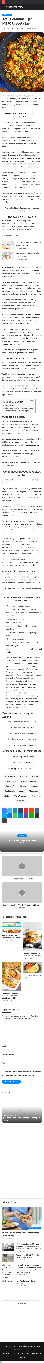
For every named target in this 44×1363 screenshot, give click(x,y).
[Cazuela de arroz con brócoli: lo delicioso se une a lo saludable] (11, 976)
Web (3, 1063)
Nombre (5, 1046)
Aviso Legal (21, 1353)
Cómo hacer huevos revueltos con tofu (19, 408)
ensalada (12, 781)
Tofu (7, 796)
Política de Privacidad (33, 1353)
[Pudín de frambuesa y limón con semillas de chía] (8, 245)
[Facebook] (4, 810)
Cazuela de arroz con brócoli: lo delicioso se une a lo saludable (10, 996)
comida (24, 776)
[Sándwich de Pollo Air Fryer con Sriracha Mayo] (32, 937)
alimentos (10, 776)
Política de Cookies (9, 1353)
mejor (33, 781)
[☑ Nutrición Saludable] (15, 7)
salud (35, 786)
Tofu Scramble (21, 796)
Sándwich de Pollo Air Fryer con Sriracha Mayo (32, 955)
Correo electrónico (9, 1054)
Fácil (24, 781)
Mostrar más (22, 1303)
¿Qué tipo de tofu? (11, 405)
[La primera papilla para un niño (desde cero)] (8, 256)
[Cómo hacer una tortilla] (32, 967)
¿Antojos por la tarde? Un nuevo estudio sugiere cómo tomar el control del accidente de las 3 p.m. (29, 1246)
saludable (10, 791)
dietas (35, 776)
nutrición (11, 786)
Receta (24, 786)
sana (22, 791)
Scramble (34, 791)
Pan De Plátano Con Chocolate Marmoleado (11, 936)
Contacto (22, 1357)
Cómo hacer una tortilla (32, 975)
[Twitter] (9, 810)
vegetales (22, 801)
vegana (36, 796)
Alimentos (7, 15)
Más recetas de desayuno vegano (17, 411)
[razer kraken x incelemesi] (22, 1362)
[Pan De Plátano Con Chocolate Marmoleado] (11, 927)
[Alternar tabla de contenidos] (30, 402)
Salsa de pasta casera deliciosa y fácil (22, 841)
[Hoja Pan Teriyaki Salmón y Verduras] (8, 1289)
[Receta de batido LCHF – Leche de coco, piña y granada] (8, 1258)
